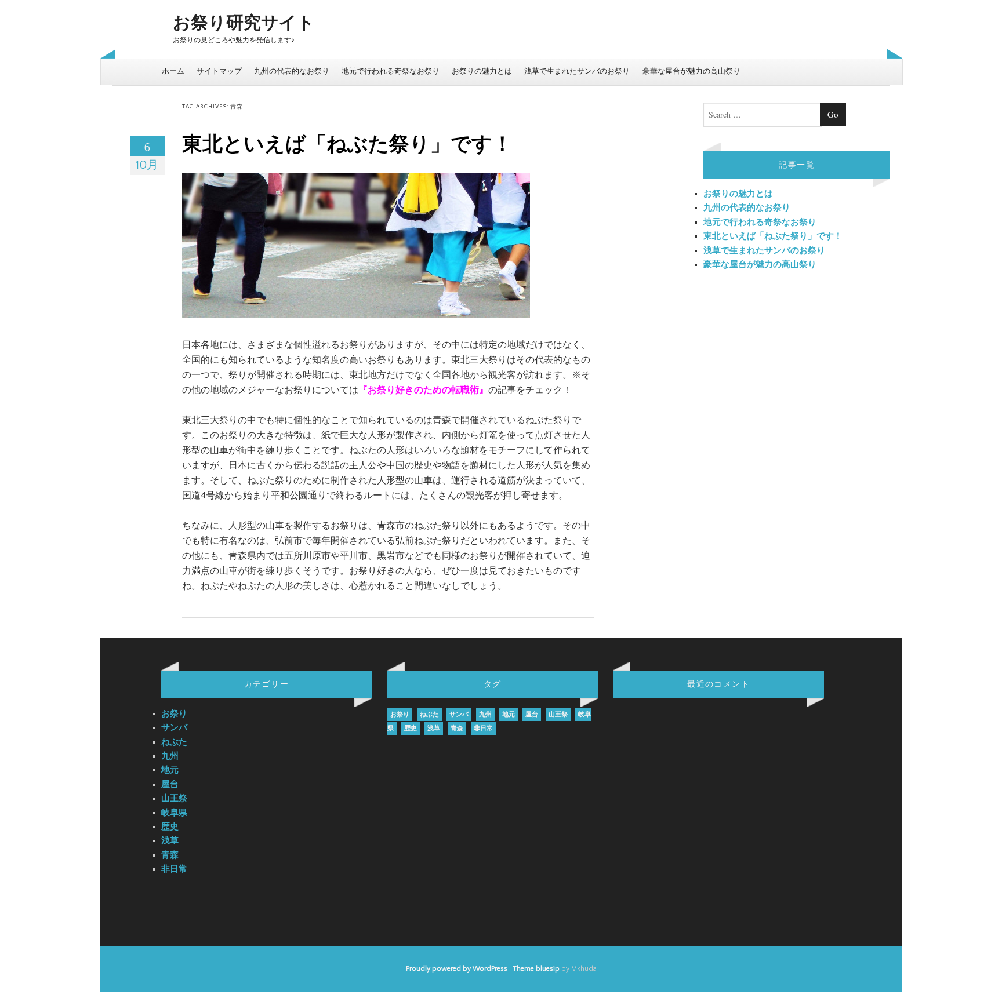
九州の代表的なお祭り (291, 71)
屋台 (170, 784)
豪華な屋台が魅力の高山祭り (691, 71)
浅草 (170, 841)
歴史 (170, 827)
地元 (170, 770)
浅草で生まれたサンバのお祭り (577, 71)
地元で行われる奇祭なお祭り (391, 71)
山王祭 (174, 798)
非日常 (174, 869)
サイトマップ (219, 71)
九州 (170, 756)
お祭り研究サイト (244, 23)
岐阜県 (174, 813)
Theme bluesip (536, 969)
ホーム (173, 71)
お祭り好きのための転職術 (423, 390)
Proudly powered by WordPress (456, 969)
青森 (170, 855)
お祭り (174, 714)
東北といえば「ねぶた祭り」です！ (347, 144)
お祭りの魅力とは (482, 71)
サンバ (174, 728)
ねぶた (174, 742)
